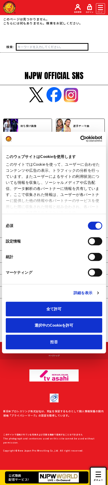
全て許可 (54, 309)
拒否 (54, 342)
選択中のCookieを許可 (54, 325)
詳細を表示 (83, 293)
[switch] (95, 241)
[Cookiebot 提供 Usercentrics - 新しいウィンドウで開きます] (80, 138)
